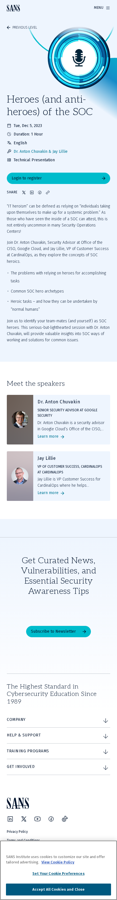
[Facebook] (51, 819)
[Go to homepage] (13, 8)
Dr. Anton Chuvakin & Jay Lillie (41, 151)
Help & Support (24, 735)
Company (16, 719)
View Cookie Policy (57, 862)
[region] (58, 870)
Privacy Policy (17, 832)
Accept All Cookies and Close (58, 889)
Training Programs (28, 751)
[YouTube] (37, 819)
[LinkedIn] (10, 819)
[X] (23, 819)
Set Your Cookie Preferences (58, 873)
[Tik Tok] (64, 819)
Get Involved (21, 766)
